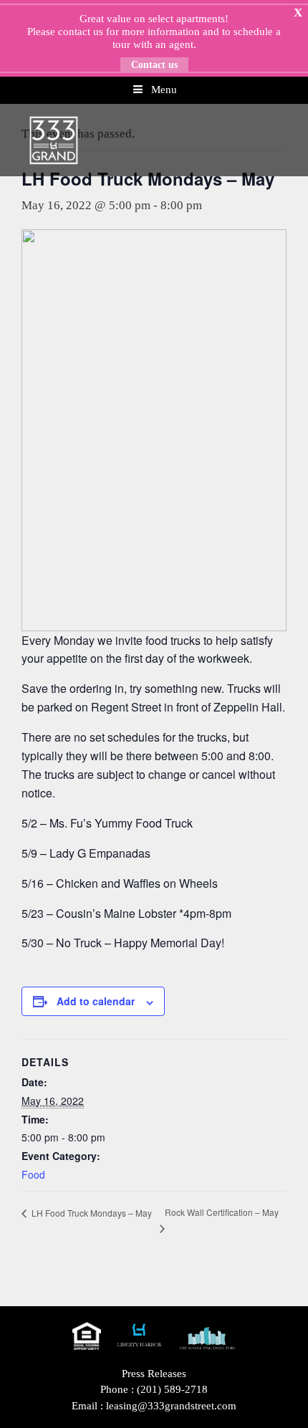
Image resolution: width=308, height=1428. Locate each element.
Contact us (154, 64)
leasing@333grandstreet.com (171, 1406)
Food (33, 1174)
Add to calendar (96, 1001)
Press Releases (154, 1373)
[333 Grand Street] (54, 139)
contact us (80, 31)
